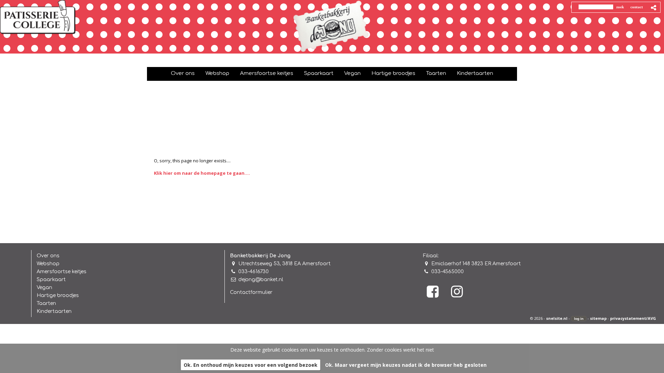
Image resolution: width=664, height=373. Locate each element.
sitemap (598, 318)
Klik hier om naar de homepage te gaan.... (202, 173)
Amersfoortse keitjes (61, 271)
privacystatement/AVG (633, 318)
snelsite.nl (557, 318)
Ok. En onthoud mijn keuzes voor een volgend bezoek (250, 365)
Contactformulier (251, 292)
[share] (654, 7)
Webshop (48, 263)
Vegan (44, 287)
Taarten (46, 303)
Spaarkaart (51, 279)
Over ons (48, 255)
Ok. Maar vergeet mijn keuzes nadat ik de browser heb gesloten (406, 365)
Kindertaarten (54, 311)
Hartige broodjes (58, 295)
